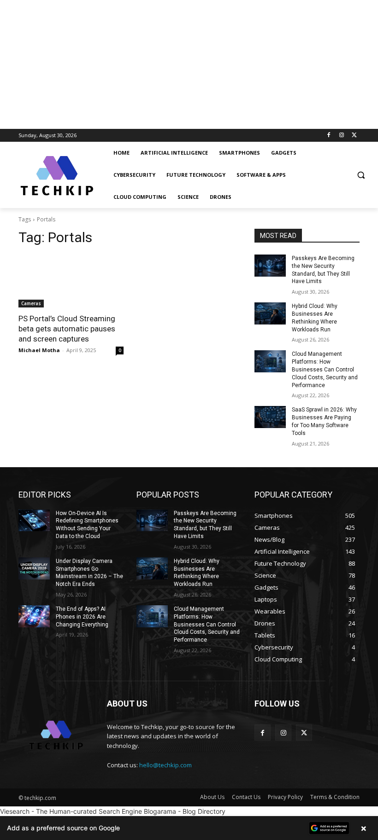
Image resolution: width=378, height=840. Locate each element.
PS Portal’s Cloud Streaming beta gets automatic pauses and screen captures (66, 328)
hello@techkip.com (165, 765)
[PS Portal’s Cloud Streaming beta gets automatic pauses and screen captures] (71, 281)
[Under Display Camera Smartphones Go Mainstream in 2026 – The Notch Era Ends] (34, 568)
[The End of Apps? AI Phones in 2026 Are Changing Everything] (34, 616)
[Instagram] (341, 135)
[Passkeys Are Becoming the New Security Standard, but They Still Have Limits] (270, 266)
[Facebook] (329, 135)
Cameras (31, 303)
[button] (361, 175)
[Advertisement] (189, 64)
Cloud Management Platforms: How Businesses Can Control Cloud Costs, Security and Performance (325, 369)
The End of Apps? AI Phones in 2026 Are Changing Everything (82, 617)
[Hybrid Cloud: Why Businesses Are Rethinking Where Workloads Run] (270, 313)
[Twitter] (354, 135)
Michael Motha (39, 350)
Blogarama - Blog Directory (184, 811)
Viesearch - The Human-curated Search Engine (71, 811)
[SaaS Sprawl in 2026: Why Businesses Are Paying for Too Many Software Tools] (270, 417)
